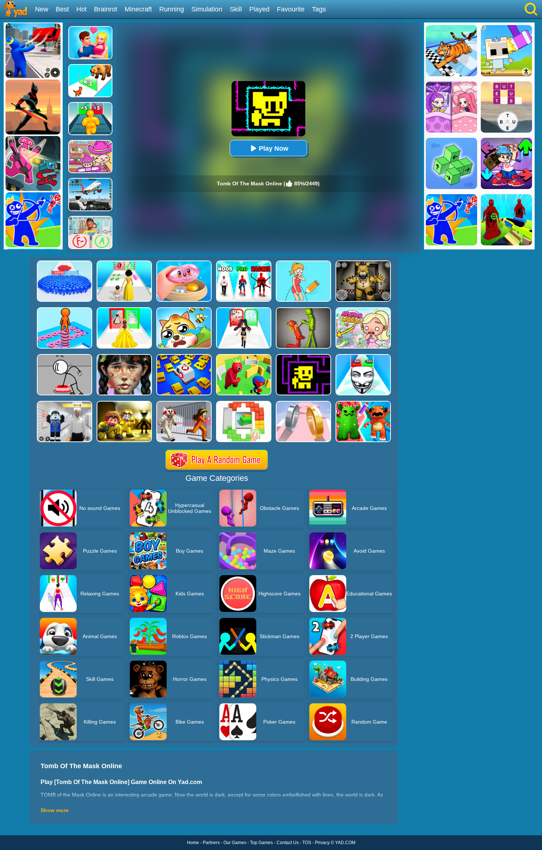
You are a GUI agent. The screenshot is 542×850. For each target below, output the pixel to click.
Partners (211, 842)
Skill (236, 9)
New (41, 9)
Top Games (261, 842)
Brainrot (105, 9)
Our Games (234, 842)
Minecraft (138, 9)
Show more (55, 810)
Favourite (291, 9)
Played (259, 9)
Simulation (206, 9)
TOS (306, 842)
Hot (81, 9)
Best (62, 9)
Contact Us (288, 842)
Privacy (322, 842)
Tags (319, 9)
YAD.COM (345, 842)
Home (193, 842)
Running (171, 9)
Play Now (273, 148)
